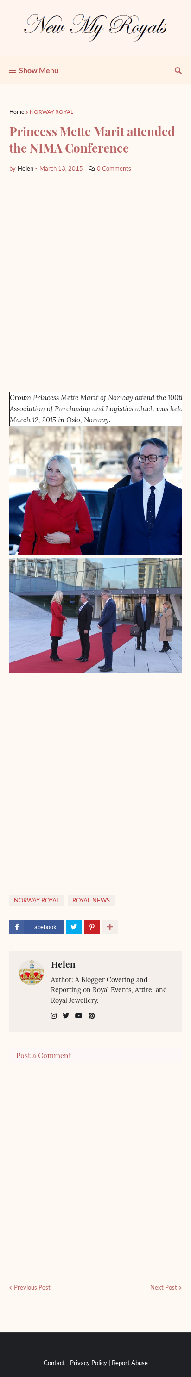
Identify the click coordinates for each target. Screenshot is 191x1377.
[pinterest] (92, 1016)
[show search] (178, 70)
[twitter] (66, 1016)
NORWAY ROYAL (51, 111)
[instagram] (54, 1016)
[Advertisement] (95, 282)
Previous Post (32, 1287)
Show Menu (38, 70)
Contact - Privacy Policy (75, 1362)
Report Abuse (130, 1362)
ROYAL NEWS (91, 900)
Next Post (163, 1287)
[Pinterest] (92, 927)
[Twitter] (74, 927)
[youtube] (79, 1016)
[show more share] (110, 927)
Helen (63, 964)
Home (16, 111)
